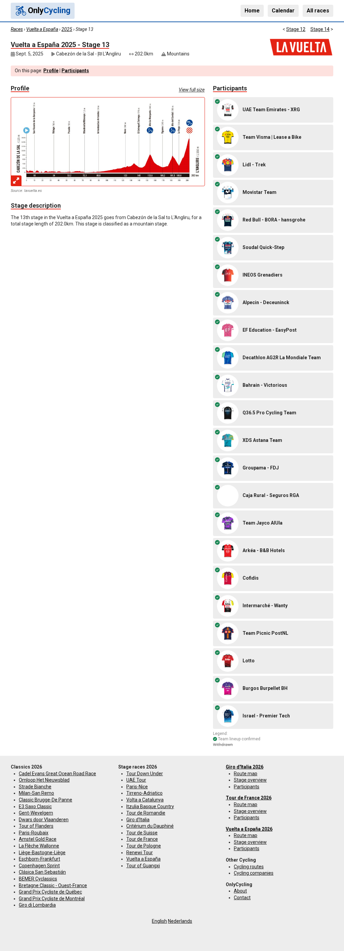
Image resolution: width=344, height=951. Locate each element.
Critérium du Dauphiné (150, 826)
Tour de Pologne (143, 846)
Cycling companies (253, 873)
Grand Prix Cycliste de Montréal (52, 898)
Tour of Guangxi (143, 865)
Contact (242, 897)
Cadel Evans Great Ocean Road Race (57, 773)
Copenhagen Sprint (39, 865)
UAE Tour (136, 780)
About (240, 891)
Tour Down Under (144, 773)
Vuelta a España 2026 (249, 829)
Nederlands (180, 921)
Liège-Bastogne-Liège (42, 852)
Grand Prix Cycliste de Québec (50, 892)
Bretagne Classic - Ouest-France (53, 885)
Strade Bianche (35, 786)
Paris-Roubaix (33, 832)
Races (17, 29)
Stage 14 (320, 29)
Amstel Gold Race (37, 839)
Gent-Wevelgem (36, 813)
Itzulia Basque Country (150, 806)
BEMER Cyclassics (38, 878)
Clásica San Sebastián (42, 872)
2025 (66, 29)
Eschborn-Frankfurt (39, 859)
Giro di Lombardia (37, 905)
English (159, 921)
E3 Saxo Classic (35, 806)
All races (318, 10)
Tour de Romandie (145, 813)
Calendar (283, 10)
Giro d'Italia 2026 (244, 767)
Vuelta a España (42, 29)
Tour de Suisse (142, 832)
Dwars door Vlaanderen (44, 819)
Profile (50, 70)
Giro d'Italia (137, 819)
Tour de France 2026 (248, 797)
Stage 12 (295, 29)
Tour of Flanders (36, 826)
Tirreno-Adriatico (144, 793)
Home (252, 10)
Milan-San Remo (36, 793)
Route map (245, 773)
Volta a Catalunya (145, 799)
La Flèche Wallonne (39, 846)
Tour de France (142, 839)
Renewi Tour (139, 852)
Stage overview (250, 780)
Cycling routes (249, 866)
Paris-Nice (137, 786)
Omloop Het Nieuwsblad (44, 780)
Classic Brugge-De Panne (45, 799)
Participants (75, 70)
